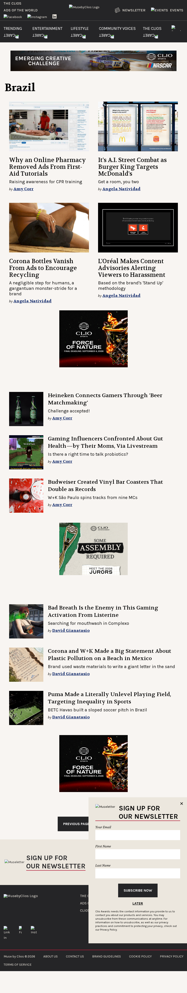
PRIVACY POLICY (171, 956)
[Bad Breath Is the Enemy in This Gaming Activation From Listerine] (26, 621)
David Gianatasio (71, 630)
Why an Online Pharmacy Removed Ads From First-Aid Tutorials (47, 167)
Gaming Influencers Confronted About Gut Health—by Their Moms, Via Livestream (105, 442)
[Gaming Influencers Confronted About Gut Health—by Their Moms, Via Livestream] (26, 452)
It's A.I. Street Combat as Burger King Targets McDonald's (132, 167)
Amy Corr (23, 189)
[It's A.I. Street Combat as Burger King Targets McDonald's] (138, 126)
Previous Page (76, 824)
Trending (13, 28)
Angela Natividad (121, 189)
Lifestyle (80, 28)
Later (137, 903)
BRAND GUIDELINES (106, 956)
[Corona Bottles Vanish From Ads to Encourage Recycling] (49, 227)
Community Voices (117, 28)
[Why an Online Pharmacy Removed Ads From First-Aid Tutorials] (49, 126)
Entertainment (47, 28)
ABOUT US (50, 956)
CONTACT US (75, 956)
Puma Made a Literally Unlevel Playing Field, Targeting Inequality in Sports (109, 698)
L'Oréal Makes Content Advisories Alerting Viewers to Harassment (131, 268)
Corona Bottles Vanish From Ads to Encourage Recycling (43, 268)
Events (176, 10)
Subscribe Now (138, 890)
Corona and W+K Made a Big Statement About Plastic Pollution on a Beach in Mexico (109, 655)
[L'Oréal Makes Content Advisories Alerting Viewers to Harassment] (138, 227)
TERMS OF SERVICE (17, 965)
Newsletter (133, 10)
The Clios (12, 3)
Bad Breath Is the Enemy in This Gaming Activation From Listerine (103, 611)
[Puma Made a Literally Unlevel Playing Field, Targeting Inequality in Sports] (26, 708)
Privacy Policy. (108, 929)
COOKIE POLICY (140, 956)
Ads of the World (21, 10)
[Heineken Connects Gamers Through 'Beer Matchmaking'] (26, 409)
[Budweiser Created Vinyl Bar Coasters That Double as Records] (26, 495)
